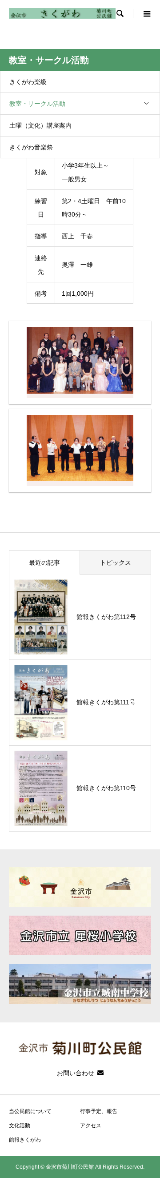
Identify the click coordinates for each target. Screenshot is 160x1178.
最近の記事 (44, 562)
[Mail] (100, 1072)
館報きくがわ (25, 1140)
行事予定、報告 (98, 1111)
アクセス (90, 1125)
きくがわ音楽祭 (31, 147)
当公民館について (30, 1111)
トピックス (115, 562)
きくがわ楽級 (28, 81)
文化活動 (19, 1125)
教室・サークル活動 (37, 103)
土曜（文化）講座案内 (40, 125)
